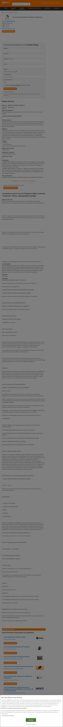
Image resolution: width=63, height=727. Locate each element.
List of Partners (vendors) (7, 715)
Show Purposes (31, 724)
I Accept (30, 720)
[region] (31, 711)
